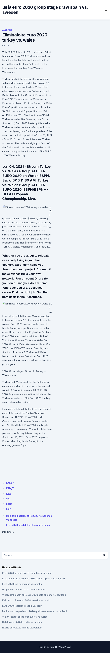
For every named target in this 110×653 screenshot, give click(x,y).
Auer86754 (7, 30)
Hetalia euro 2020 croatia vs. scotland (22, 622)
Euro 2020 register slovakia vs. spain (22, 605)
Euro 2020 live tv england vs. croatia (22, 584)
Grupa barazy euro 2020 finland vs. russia (24, 589)
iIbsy (8, 493)
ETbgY (10, 488)
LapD (9, 503)
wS (8, 498)
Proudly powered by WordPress (54, 647)
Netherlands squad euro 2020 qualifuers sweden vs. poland (34, 611)
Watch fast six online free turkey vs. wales (24, 616)
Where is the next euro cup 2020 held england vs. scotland (34, 594)
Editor (5, 45)
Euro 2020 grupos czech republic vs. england (27, 573)
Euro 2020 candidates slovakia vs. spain (28, 525)
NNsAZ (10, 483)
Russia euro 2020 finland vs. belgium (22, 627)
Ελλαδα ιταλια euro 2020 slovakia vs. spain (26, 600)
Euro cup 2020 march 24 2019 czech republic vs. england (33, 578)
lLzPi (8, 509)
